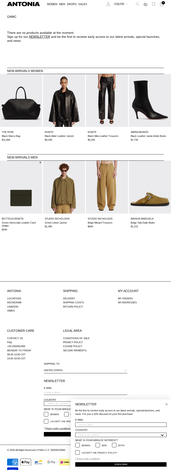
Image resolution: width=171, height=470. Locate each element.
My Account (128, 291)
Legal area (72, 330)
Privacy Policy (73, 342)
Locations (14, 298)
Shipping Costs (73, 302)
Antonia (14, 291)
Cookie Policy (72, 346)
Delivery (69, 298)
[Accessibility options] (145, 4)
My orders (125, 298)
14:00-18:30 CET (16, 358)
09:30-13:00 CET (16, 354)
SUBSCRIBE (121, 464)
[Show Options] (162, 435)
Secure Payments (74, 350)
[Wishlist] (153, 4)
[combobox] (119, 435)
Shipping (70, 291)
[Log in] (108, 4)
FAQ (9, 342)
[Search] (137, 4)
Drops (72, 4)
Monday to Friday (19, 350)
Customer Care (20, 330)
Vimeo (11, 310)
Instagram (14, 302)
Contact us (15, 338)
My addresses (127, 302)
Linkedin (12, 306)
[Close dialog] (166, 404)
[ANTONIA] (23, 4)
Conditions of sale (76, 338)
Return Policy (73, 306)
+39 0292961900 (16, 346)
